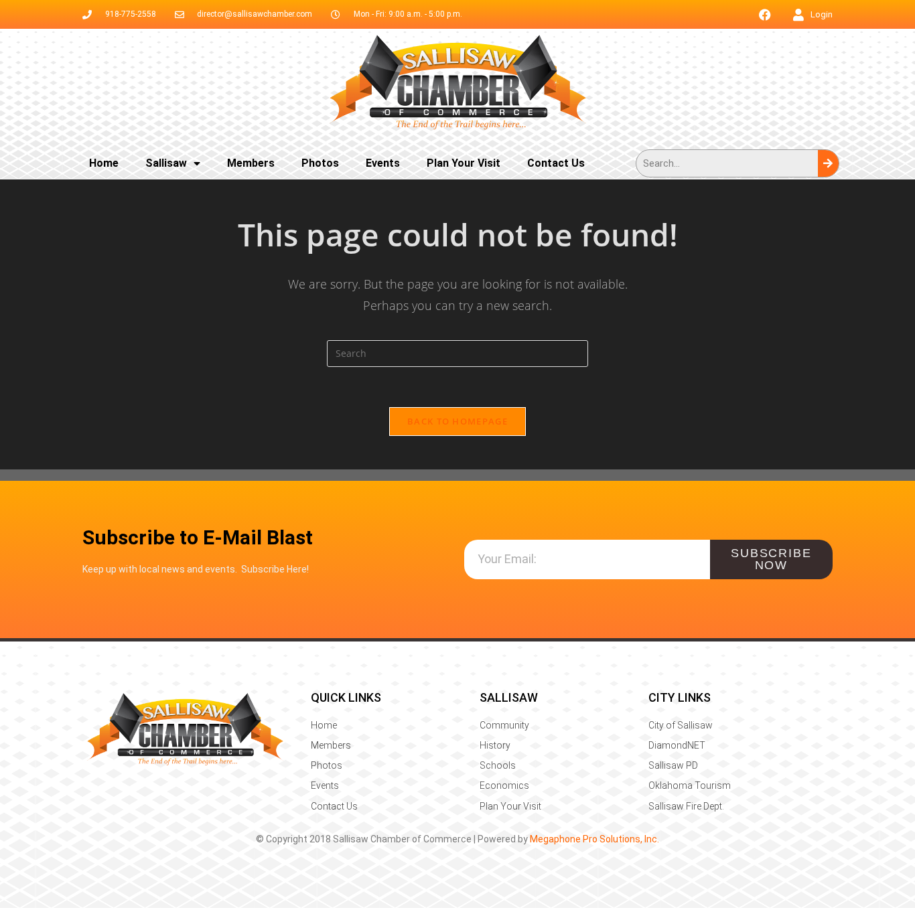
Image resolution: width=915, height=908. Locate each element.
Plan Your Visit (463, 163)
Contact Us (556, 163)
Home (104, 163)
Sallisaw (166, 163)
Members (251, 163)
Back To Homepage (457, 421)
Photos (320, 163)
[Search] (828, 163)
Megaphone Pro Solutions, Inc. (594, 839)
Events (383, 163)
